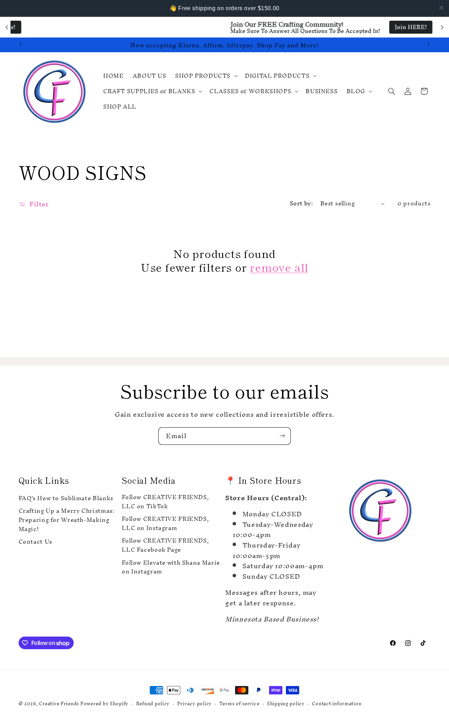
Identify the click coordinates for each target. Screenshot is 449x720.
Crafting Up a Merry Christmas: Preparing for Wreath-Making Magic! (67, 520)
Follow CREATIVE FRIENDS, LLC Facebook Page (165, 545)
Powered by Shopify (104, 703)
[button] (205, 75)
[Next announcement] (428, 45)
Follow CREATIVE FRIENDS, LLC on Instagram (165, 524)
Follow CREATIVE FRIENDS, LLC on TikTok (165, 503)
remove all (279, 267)
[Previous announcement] (20, 45)
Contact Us (35, 542)
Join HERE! (304, 27)
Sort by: (301, 203)
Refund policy (153, 703)
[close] (441, 7)
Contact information (336, 703)
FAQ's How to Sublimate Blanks (66, 499)
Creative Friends (59, 703)
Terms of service (239, 703)
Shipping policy (285, 703)
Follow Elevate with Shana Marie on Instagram (171, 567)
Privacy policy (194, 703)
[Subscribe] (282, 435)
